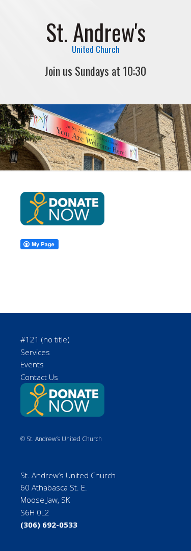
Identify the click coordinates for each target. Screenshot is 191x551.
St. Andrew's (96, 32)
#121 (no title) (45, 339)
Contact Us (39, 377)
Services (35, 352)
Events (32, 364)
